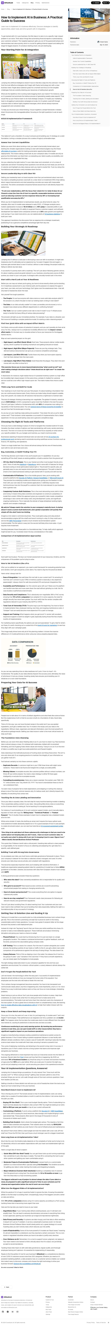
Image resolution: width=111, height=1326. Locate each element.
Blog (32, 3)
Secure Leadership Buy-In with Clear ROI (84, 64)
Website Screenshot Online (75, 1302)
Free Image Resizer (73, 1314)
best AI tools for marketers (47, 625)
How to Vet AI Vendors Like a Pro (82, 89)
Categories (25, 3)
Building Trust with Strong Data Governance (85, 102)
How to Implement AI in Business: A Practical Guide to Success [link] (30, 9)
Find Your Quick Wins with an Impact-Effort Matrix (87, 74)
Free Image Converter (74, 1304)
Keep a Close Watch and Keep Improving (84, 111)
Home (2, 9)
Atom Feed (49, 1312)
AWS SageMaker (57, 1111)
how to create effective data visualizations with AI (19, 1005)
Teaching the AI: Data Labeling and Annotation (86, 98)
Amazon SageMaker (40, 478)
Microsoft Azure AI (56, 478)
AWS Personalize (15, 521)
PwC (22, 1057)
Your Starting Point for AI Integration (81, 55)
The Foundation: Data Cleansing (82, 95)
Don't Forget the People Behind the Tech (84, 108)
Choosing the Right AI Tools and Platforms (83, 80)
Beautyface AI (72, 1307)
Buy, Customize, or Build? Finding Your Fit (84, 83)
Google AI (45, 1111)
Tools (18, 3)
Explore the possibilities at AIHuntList (27, 1264)
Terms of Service (101, 1322)
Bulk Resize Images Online (75, 1312)
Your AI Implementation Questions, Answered (84, 114)
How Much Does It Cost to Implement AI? (84, 117)
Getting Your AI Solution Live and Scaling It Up (84, 105)
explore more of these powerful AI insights (46, 407)
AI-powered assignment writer (52, 826)
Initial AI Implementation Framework (82, 58)
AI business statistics (52, 214)
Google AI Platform (26, 478)
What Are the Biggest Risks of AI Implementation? (86, 123)
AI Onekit (70, 1309)
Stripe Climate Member (96, 1304)
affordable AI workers (9, 151)
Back (7, 1287)
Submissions (45, 3)
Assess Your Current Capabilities (82, 61)
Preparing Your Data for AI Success (81, 92)
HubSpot (23, 464)
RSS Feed (48, 1309)
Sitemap (48, 1314)
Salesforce (32, 464)
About (92, 1300)
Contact (92, 1302)
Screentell (71, 1300)
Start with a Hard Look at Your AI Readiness (85, 70)
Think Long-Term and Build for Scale (83, 77)
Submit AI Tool (50, 1300)
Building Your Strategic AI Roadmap (81, 67)
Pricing (37, 3)
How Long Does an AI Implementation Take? (85, 120)
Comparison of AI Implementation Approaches (86, 86)
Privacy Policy (91, 1322)
